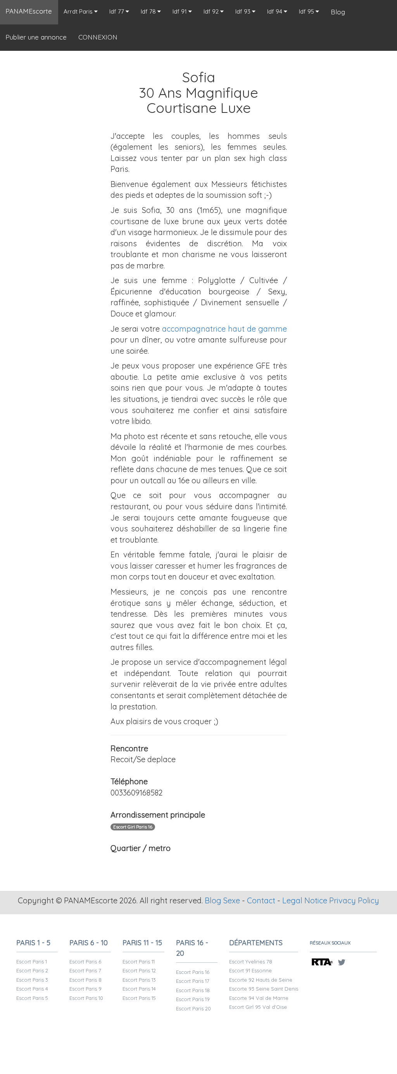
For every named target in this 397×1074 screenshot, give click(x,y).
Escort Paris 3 (32, 980)
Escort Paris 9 (85, 989)
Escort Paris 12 (139, 970)
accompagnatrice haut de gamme (224, 329)
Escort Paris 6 (85, 961)
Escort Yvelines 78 (250, 961)
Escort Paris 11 (139, 961)
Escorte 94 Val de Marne (258, 998)
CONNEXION (97, 37)
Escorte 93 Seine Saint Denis (263, 989)
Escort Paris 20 (193, 1008)
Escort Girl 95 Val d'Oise (258, 1007)
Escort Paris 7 (85, 970)
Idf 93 (243, 11)
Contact (261, 900)
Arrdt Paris (79, 11)
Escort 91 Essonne (250, 970)
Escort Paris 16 (192, 972)
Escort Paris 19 (193, 999)
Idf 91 (180, 11)
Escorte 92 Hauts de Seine (260, 980)
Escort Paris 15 (139, 998)
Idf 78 (149, 11)
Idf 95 (307, 11)
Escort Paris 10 (86, 998)
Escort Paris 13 (139, 980)
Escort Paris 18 (193, 990)
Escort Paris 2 (32, 970)
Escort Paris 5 (32, 998)
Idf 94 (275, 11)
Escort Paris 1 (31, 961)
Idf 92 (212, 11)
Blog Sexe (222, 900)
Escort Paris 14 (139, 989)
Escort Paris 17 (192, 981)
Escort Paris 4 (32, 989)
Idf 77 (117, 11)
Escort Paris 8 (85, 980)
